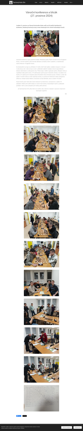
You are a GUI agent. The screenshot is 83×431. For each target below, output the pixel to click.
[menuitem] (36, 2)
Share (19, 415)
